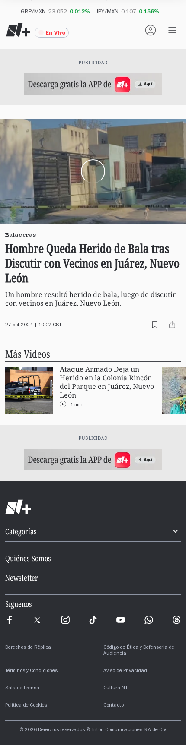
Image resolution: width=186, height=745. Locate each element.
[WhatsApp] (148, 620)
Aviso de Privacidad (125, 671)
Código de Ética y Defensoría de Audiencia (138, 651)
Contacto (113, 705)
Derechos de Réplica (28, 647)
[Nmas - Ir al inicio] (18, 30)
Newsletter (21, 577)
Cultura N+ (115, 688)
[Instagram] (65, 620)
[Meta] (9, 620)
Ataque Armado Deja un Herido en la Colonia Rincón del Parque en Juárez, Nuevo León (107, 382)
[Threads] (176, 620)
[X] (37, 620)
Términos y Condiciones (31, 671)
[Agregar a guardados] (155, 324)
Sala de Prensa (22, 688)
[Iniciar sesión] (150, 30)
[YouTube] (120, 620)
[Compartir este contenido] (172, 324)
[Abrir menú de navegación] (172, 30)
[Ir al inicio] (93, 507)
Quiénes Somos (28, 558)
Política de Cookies (26, 705)
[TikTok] (93, 620)
